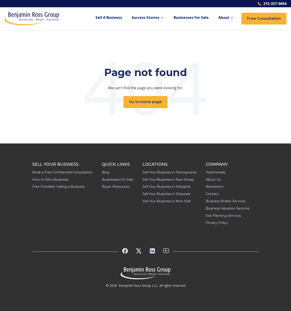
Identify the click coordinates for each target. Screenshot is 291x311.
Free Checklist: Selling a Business (58, 187)
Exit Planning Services (223, 216)
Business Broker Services (226, 201)
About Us (213, 180)
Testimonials (215, 172)
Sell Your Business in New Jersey (168, 180)
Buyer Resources (115, 187)
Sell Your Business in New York (167, 201)
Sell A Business (108, 17)
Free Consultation (264, 18)
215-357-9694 (274, 3)
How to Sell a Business (50, 180)
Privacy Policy (217, 223)
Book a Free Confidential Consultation (62, 172)
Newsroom (214, 187)
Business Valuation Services (227, 208)
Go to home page (145, 102)
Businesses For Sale (191, 17)
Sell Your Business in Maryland (166, 187)
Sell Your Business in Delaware (167, 194)
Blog (105, 172)
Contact (212, 194)
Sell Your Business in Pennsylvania (169, 172)
